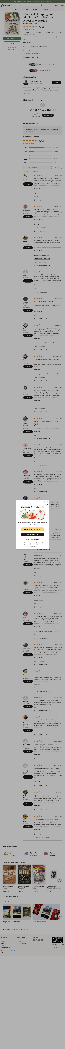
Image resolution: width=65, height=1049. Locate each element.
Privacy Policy (33, 546)
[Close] (46, 503)
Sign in (38, 539)
